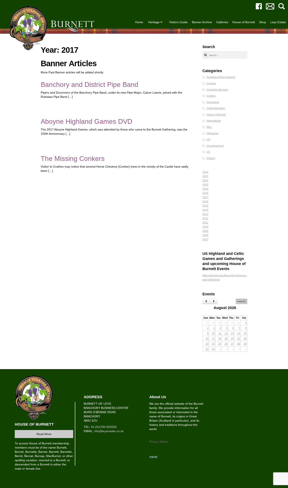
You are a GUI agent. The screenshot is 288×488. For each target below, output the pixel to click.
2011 (205, 222)
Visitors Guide (178, 22)
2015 (205, 205)
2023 (205, 176)
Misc (209, 127)
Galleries (222, 22)
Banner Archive (202, 22)
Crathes (211, 95)
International (214, 120)
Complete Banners (217, 89)
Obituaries (212, 133)
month (242, 301)
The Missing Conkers (73, 158)
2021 (205, 180)
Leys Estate (278, 22)
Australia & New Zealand (221, 77)
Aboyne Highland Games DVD (86, 121)
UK (208, 139)
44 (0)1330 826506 (104, 427)
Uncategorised (215, 145)
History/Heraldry (216, 108)
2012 (205, 218)
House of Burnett (243, 22)
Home (139, 22)
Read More (43, 434)
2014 (205, 209)
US (208, 152)
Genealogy (213, 102)
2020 (205, 184)
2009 (205, 231)
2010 (205, 226)
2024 (205, 172)
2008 (205, 235)
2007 (205, 239)
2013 (205, 214)
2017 (205, 197)
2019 (205, 188)
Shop (262, 22)
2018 (205, 193)
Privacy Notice (158, 441)
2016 (205, 201)
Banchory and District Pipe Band (89, 84)
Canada (211, 83)
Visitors (211, 158)
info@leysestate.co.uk (109, 431)
